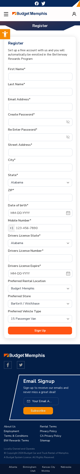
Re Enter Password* (22, 129)
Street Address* (20, 145)
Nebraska (66, 467)
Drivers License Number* (25, 251)
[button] (5, 34)
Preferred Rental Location (27, 281)
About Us (10, 426)
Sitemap (45, 440)
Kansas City (48, 467)
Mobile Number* (19, 220)
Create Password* (21, 114)
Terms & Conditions (16, 436)
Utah (33, 470)
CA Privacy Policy (50, 436)
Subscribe (38, 411)
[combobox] (11, 228)
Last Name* (16, 84)
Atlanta (13, 467)
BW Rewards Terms (16, 440)
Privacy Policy (48, 431)
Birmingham (29, 467)
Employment (11, 431)
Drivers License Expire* (24, 266)
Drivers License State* (24, 235)
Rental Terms (48, 426)
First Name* (16, 69)
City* (12, 160)
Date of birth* (18, 205)
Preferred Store (19, 296)
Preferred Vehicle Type (24, 311)
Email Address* (19, 99)
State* (13, 175)
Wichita (45, 470)
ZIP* (11, 190)
